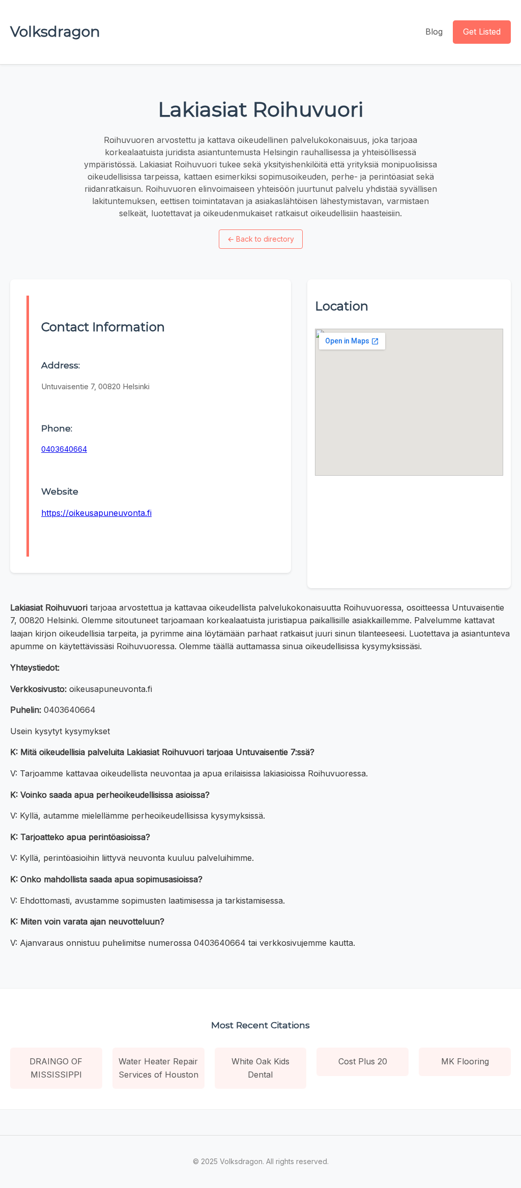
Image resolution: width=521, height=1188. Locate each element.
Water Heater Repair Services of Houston (158, 1068)
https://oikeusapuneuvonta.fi (96, 513)
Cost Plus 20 (362, 1061)
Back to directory (260, 239)
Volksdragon (55, 31)
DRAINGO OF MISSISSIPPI (56, 1068)
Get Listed (482, 31)
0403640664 (64, 449)
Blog (434, 31)
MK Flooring (465, 1061)
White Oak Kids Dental (260, 1068)
